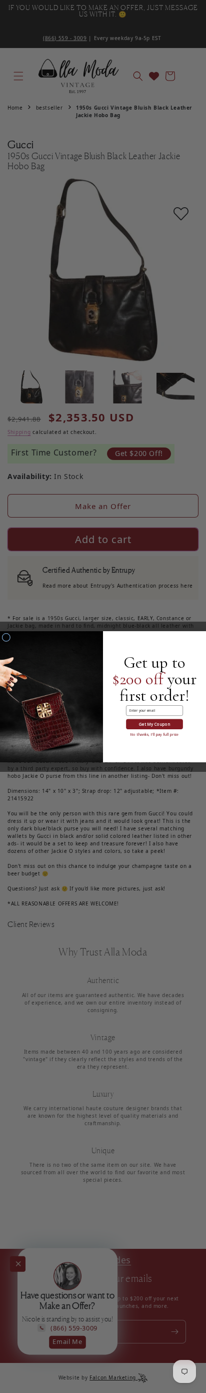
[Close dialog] (6, 637)
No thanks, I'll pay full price (154, 734)
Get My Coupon (154, 724)
